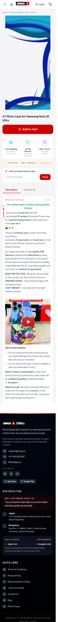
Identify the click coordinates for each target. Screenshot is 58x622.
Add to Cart (30, 129)
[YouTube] (17, 473)
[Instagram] (4, 473)
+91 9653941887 (16, 456)
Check (45, 177)
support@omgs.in (17, 451)
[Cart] (50, 4)
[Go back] (5, 4)
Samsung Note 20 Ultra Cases (22, 12)
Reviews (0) (29, 189)
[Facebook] (11, 473)
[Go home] (11, 4)
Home (5, 12)
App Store (11, 481)
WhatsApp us (14, 462)
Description (11, 189)
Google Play (29, 481)
